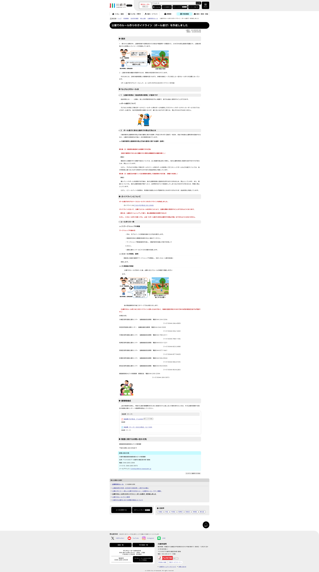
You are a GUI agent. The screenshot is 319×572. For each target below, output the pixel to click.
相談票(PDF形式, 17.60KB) (138, 419)
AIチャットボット (179, 6)
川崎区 (160, 511)
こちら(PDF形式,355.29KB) (144, 205)
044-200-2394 (129, 462)
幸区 (166, 511)
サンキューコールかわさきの (142, 559)
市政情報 (126, 18)
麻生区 (202, 511)
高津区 (180, 511)
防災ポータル (145, 5)
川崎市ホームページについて (167, 566)
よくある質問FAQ (121, 510)
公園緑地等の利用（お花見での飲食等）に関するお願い (130, 488)
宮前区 (188, 511)
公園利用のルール (153, 18)
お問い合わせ (182, 566)
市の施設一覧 (143, 545)
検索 (199, 3)
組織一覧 (121, 545)
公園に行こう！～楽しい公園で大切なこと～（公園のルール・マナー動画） (137, 491)
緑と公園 (143, 18)
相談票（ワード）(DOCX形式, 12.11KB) (138, 427)
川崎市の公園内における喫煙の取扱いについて (127, 500)
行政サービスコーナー (175, 562)
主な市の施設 (134, 18)
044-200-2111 (166, 554)
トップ (119, 18)
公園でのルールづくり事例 (121, 497)
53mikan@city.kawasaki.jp (141, 468)
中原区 (173, 511)
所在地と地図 (162, 562)
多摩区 (195, 511)
